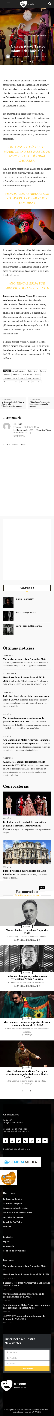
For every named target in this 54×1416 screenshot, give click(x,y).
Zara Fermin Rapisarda (29, 625)
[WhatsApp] (32, 72)
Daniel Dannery (25, 598)
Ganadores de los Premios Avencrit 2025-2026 (26, 1274)
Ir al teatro (27, 375)
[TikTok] (31, 1140)
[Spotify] (18, 1140)
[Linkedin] (39, 72)
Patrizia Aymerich (26, 612)
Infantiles (16, 375)
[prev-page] (23, 1091)
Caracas (43, 371)
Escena (7, 375)
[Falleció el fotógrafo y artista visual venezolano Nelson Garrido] (27, 958)
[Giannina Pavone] (8, 56)
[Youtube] (45, 1140)
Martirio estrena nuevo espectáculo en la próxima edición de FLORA (27, 1024)
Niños (37, 375)
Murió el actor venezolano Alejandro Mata (24, 659)
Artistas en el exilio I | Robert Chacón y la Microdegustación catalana (13, 404)
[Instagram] (12, 1140)
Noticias (11, 35)
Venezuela (25, 382)
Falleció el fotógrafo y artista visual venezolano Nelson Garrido (27, 977)
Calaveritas (32, 371)
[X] (25, 72)
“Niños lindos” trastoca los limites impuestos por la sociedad (40, 404)
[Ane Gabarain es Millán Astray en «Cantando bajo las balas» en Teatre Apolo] (27, 1053)
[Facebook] (18, 72)
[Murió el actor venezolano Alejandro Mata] (27, 912)
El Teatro (18, 424)
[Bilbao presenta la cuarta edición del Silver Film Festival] (27, 852)
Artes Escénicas (18, 371)
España (7, 714)
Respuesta (19, 436)
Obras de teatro (10, 378)
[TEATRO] (27, 4)
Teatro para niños (11, 382)
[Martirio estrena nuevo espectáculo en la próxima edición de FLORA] (27, 1004)
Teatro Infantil (33, 378)
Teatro (22, 378)
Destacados (9, 674)
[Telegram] (25, 1140)
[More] (45, 72)
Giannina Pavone (21, 56)
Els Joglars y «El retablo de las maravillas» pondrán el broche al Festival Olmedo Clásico (24, 826)
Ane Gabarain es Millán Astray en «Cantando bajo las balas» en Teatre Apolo (27, 1074)
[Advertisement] (27, 549)
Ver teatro (36, 382)
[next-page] (30, 1091)
